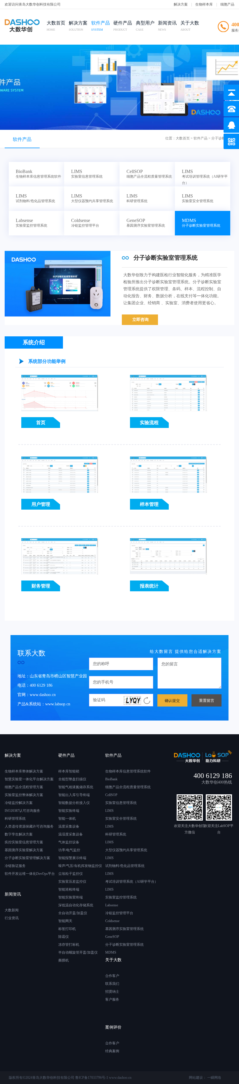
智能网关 (65, 921)
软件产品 (100, 25)
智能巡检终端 (68, 889)
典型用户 (145, 25)
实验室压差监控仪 (72, 882)
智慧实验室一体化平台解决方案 (29, 779)
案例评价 (113, 1027)
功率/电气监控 (69, 850)
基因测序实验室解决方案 (24, 850)
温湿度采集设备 (70, 834)
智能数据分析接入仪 (74, 803)
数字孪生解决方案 (19, 834)
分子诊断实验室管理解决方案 (27, 858)
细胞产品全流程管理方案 (24, 787)
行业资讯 (12, 918)
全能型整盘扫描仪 (72, 779)
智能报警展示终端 (72, 858)
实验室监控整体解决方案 (24, 795)
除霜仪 (63, 937)
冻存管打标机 (68, 945)
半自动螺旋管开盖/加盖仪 (78, 952)
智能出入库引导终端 (74, 795)
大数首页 (56, 25)
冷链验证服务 (15, 866)
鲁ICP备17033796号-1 (91, 1078)
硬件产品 (122, 25)
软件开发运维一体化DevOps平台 (30, 874)
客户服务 (112, 999)
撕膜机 (63, 960)
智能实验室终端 (70, 897)
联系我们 (112, 984)
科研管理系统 (15, 819)
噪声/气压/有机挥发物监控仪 (80, 866)
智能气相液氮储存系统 (75, 787)
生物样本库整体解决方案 (24, 771)
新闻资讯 (167, 25)
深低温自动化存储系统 (75, 905)
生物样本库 (204, 4)
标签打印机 (67, 929)
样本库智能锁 (68, 771)
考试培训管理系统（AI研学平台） (205, 177)
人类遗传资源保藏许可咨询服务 (29, 826)
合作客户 (112, 976)
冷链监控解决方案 (19, 803)
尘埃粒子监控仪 (70, 874)
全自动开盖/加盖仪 (72, 913)
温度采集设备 (68, 826)
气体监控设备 (68, 842)
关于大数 (189, 25)
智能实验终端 (68, 811)
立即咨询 (140, 319)
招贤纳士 (112, 991)
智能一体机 (67, 819)
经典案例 (112, 1051)
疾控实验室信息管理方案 (24, 842)
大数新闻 (12, 910)
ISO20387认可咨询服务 (22, 811)
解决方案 (181, 4)
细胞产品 (227, 4)
